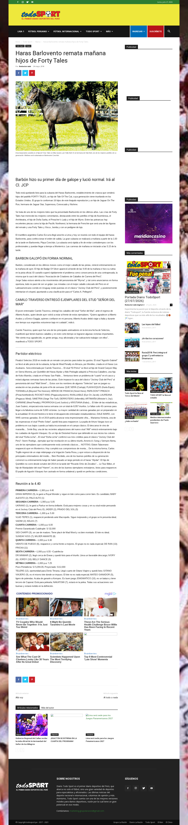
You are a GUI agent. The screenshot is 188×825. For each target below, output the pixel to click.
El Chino (169, 822)
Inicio (18, 42)
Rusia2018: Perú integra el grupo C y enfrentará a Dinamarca (154, 355)
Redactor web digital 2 (134, 305)
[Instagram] (22, 2)
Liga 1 (21, 31)
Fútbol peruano (37, 31)
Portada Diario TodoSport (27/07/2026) (142, 299)
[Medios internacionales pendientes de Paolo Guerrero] (161, 408)
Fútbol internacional (66, 31)
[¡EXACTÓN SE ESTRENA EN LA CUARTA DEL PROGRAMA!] (67, 725)
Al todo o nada (111, 697)
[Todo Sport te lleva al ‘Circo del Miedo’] (136, 384)
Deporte (55, 735)
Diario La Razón (136, 822)
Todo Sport (92, 31)
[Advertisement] (66, 165)
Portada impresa (132, 292)
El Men (160, 822)
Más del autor (47, 708)
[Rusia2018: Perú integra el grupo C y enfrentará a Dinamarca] (132, 356)
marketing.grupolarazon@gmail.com (87, 810)
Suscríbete (156, 31)
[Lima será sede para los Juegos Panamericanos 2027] (102, 725)
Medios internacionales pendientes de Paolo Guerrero (160, 420)
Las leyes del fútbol (151, 324)
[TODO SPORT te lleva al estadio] (161, 385)
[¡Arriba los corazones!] (132, 342)
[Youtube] (32, 2)
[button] (168, 31)
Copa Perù (130, 418)
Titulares (90, 735)
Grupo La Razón (120, 822)
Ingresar (137, 31)
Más (108, 31)
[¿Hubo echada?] (136, 410)
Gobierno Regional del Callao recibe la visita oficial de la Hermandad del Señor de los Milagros (31, 741)
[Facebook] (18, 2)
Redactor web (25, 66)
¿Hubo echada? (132, 421)
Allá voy (19, 697)
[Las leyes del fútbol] (132, 328)
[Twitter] (27, 2)
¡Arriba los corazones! (153, 338)
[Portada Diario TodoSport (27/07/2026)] (148, 276)
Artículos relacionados (27, 708)
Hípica (37, 42)
